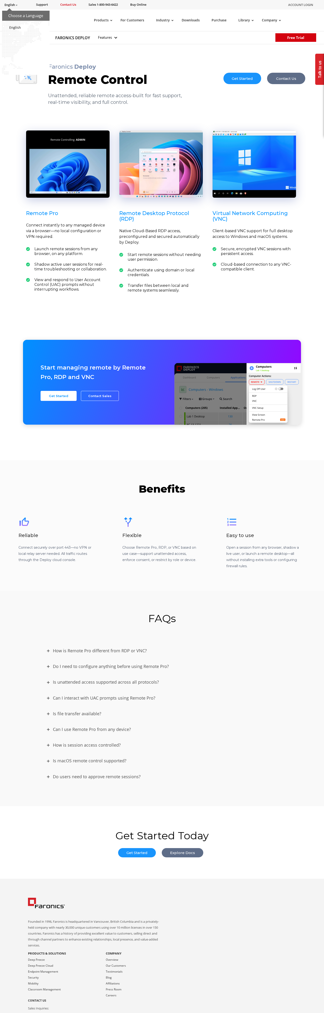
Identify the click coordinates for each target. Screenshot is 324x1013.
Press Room (113, 989)
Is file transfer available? (77, 713)
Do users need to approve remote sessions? (97, 776)
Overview (112, 960)
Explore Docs (182, 852)
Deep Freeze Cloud (40, 966)
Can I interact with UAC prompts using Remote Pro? (104, 698)
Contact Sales (99, 396)
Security (33, 977)
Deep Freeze (36, 960)
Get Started (242, 78)
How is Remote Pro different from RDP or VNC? (100, 650)
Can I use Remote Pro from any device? (92, 729)
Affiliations (113, 983)
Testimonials (114, 972)
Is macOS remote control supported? (89, 760)
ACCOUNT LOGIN (300, 5)
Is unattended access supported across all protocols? (106, 682)
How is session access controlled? (87, 745)
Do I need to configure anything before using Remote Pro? (111, 666)
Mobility (33, 983)
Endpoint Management (43, 972)
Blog (109, 977)
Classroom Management (44, 989)
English (15, 27)
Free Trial (295, 37)
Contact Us (286, 78)
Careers (111, 995)
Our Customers (116, 966)
